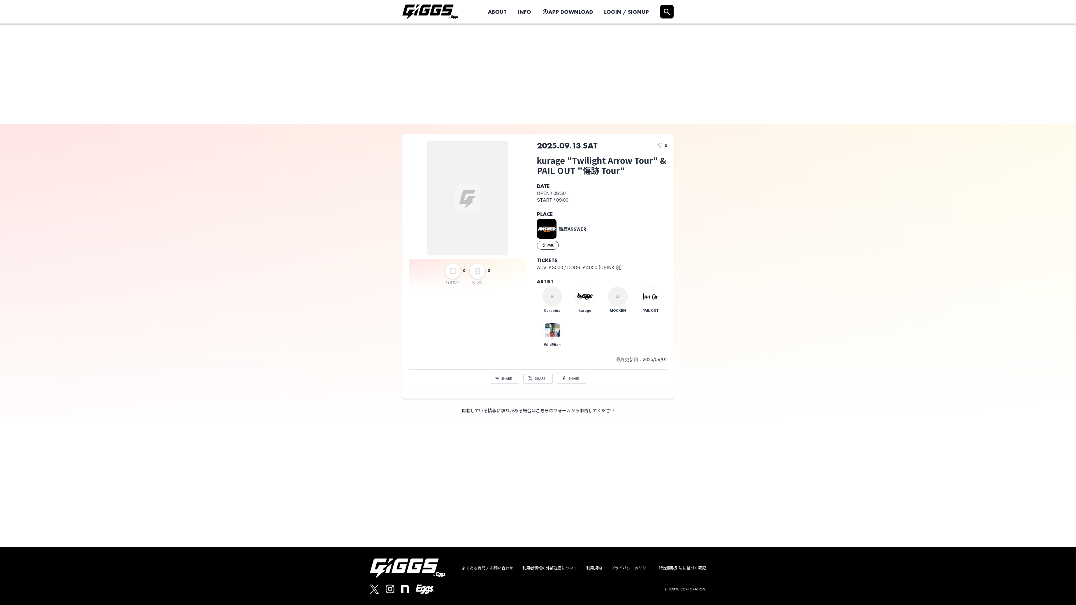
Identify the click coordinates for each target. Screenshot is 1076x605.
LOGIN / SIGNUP (626, 11)
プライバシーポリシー (630, 568)
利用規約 (594, 568)
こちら (542, 411)
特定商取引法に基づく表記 (682, 568)
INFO (524, 11)
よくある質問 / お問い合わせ (487, 568)
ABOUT (497, 11)
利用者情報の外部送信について (549, 568)
